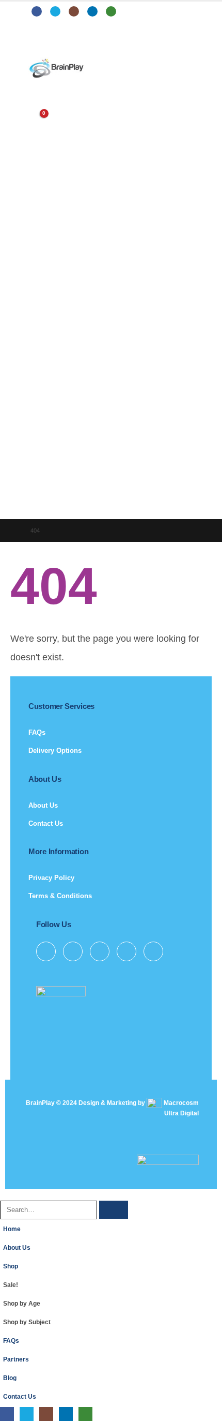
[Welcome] (111, 95)
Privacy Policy (51, 878)
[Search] (113, 1210)
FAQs (36, 732)
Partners (16, 1359)
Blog (10, 1377)
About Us (43, 805)
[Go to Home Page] (13, 530)
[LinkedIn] (92, 11)
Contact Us (45, 823)
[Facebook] (36, 11)
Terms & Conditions (60, 896)
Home (12, 1228)
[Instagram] (74, 11)
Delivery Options (55, 750)
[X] (55, 11)
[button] (5, 1194)
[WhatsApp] (111, 11)
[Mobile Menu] (35, 44)
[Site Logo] (56, 68)
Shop (10, 1266)
